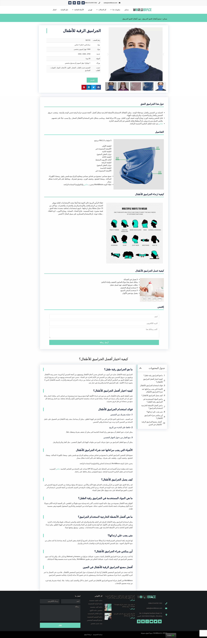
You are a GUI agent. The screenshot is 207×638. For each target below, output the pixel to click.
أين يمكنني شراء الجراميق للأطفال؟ (153, 416)
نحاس (161, 124)
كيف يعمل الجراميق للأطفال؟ (152, 395)
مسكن (127, 10)
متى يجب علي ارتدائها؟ (155, 412)
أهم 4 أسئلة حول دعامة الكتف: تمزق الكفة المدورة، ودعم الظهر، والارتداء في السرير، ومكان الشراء (120, 597)
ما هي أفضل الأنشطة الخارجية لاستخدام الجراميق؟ (152, 406)
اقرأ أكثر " (132, 600)
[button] (163, 54)
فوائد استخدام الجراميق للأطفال (151, 385)
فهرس (90, 10)
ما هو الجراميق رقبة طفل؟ (153, 375)
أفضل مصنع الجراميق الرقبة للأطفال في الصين (152, 423)
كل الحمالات (102, 10)
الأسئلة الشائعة (79, 10)
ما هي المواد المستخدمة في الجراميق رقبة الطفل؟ (153, 400)
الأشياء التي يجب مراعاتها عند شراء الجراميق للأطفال (152, 390)
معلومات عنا (116, 10)
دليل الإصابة (64, 10)
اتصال (54, 10)
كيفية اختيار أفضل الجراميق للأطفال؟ (153, 380)
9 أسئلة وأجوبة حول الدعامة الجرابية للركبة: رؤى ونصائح (124, 614)
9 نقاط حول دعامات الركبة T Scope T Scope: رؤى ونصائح (124, 605)
